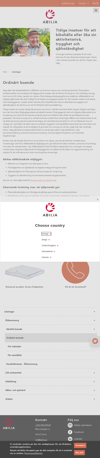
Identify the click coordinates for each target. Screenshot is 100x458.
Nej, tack (79, 453)
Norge (44, 240)
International (47, 251)
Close (97, 199)
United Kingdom (49, 245)
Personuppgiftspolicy (33, 453)
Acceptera (80, 445)
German (45, 257)
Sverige (45, 234)
